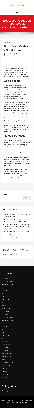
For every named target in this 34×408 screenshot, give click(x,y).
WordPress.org (22, 402)
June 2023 (5, 335)
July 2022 (5, 368)
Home (6, 27)
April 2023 (5, 341)
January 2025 (6, 278)
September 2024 (7, 290)
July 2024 (5, 296)
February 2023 (6, 347)
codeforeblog (17, 5)
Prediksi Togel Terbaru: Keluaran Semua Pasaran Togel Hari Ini (16, 233)
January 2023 (6, 350)
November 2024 (7, 284)
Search (5, 194)
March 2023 (6, 344)
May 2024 (5, 302)
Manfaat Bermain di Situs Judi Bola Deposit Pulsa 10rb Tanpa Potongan (15, 220)
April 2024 (5, 305)
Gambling (7, 42)
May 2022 (5, 374)
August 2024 (6, 293)
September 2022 (7, 362)
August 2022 (6, 365)
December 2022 (7, 353)
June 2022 (5, 371)
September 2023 (7, 326)
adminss (10, 54)
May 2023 (5, 338)
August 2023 (6, 329)
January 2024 (6, 314)
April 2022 (5, 377)
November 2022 (7, 356)
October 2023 (6, 323)
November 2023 (7, 320)
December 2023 (7, 317)
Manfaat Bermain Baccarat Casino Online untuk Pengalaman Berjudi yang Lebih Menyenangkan (16, 226)
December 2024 (7, 281)
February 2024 (7, 311)
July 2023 (5, 332)
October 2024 (6, 287)
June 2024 (5, 299)
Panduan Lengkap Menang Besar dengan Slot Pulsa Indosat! (17, 215)
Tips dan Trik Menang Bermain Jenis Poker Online (15, 238)
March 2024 (6, 308)
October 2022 (6, 359)
